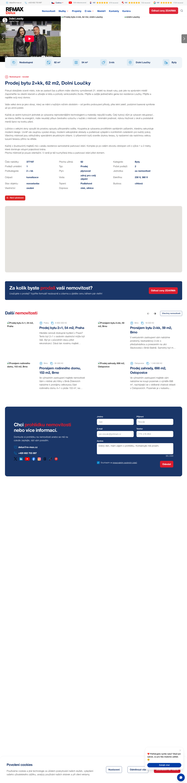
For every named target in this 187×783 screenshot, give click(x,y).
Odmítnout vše (138, 770)
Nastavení (114, 770)
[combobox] (57, 2)
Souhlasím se (106, 463)
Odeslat (166, 464)
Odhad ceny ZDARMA (163, 11)
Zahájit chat (164, 765)
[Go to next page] (155, 313)
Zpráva (100, 441)
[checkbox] (98, 462)
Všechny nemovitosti (171, 313)
